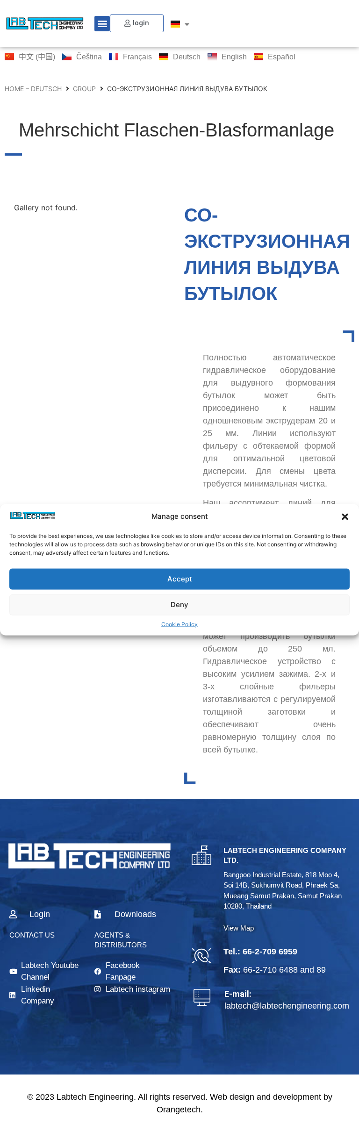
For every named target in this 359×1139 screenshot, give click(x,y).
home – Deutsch (33, 89)
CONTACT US (32, 935)
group (84, 89)
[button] (345, 516)
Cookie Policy (179, 623)
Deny (179, 604)
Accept (179, 578)
